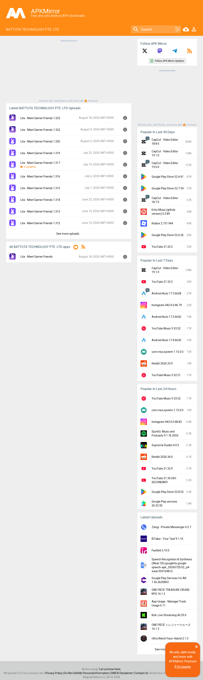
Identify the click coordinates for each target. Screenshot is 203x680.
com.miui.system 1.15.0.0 (167, 351)
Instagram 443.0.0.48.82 (167, 421)
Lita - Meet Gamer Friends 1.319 (40, 153)
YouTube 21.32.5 (162, 246)
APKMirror (45, 11)
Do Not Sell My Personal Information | (87, 673)
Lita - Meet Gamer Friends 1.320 (40, 141)
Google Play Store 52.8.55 (168, 491)
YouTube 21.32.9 (162, 468)
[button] (75, 248)
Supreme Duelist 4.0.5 (165, 445)
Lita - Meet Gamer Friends (36, 256)
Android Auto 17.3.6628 (166, 293)
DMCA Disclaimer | (122, 673)
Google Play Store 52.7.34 (168, 188)
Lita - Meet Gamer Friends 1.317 (40, 162)
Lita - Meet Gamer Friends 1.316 (40, 176)
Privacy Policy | (54, 673)
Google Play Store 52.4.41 (168, 176)
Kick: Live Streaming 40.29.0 (169, 615)
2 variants (30, 166)
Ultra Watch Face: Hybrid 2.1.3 (170, 638)
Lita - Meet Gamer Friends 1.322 (40, 129)
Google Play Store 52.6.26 (168, 235)
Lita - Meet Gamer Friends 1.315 (40, 188)
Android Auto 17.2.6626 (166, 316)
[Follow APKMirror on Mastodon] (159, 52)
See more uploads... (68, 233)
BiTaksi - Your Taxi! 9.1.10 (167, 538)
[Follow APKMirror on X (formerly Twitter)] (144, 52)
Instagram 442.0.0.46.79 (167, 305)
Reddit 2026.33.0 (162, 363)
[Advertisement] (68, 70)
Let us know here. (110, 669)
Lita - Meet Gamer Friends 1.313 (40, 211)
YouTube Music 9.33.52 (166, 328)
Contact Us (141, 673)
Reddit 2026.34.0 (162, 456)
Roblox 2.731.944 (162, 223)
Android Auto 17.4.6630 (166, 340)
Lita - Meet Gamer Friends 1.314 (40, 199)
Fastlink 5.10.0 (160, 550)
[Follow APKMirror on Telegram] (174, 52)
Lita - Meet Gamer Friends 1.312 (40, 223)
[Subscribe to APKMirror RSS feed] (189, 52)
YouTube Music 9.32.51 (166, 375)
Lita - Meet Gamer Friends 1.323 (40, 118)
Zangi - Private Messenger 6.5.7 (171, 527)
